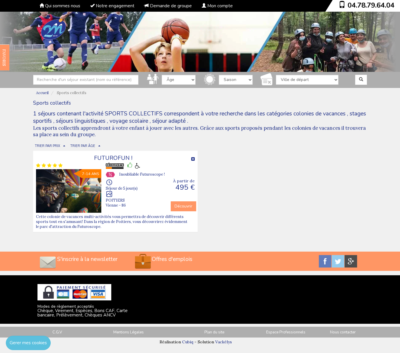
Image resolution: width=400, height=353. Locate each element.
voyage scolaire (129, 121)
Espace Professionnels (285, 332)
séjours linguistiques (80, 121)
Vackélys (223, 342)
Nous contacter (343, 332)
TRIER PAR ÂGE (82, 146)
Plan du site (214, 332)
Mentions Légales (128, 332)
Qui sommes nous (62, 6)
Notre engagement (114, 6)
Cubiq (187, 342)
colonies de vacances (319, 113)
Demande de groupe (170, 6)
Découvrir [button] (183, 206)
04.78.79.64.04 (371, 5)
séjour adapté (169, 121)
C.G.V (57, 332)
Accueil (42, 92)
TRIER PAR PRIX (47, 146)
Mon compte (219, 6)
